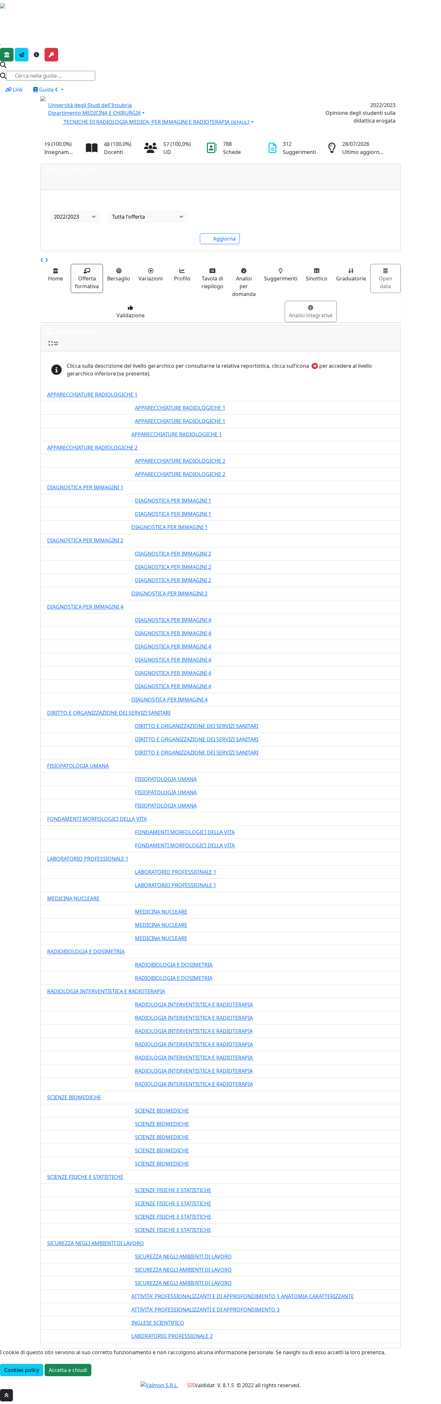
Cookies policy (21, 1370)
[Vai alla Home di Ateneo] (7, 54)
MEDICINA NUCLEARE (73, 898)
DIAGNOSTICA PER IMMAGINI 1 (85, 487)
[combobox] (75, 217)
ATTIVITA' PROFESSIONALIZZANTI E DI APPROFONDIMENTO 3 (205, 1309)
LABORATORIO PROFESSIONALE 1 (87, 858)
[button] (174, 121)
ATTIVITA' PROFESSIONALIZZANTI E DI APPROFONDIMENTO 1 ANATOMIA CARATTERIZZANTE (242, 1296)
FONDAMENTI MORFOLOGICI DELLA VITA (97, 818)
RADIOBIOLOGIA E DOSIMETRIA (86, 951)
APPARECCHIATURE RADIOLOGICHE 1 (92, 394)
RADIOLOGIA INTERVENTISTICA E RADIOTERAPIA (106, 991)
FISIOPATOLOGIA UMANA (78, 765)
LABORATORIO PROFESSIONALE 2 (172, 1336)
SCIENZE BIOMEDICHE (74, 1097)
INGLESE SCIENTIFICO (157, 1322)
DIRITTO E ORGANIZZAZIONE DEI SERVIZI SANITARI (108, 712)
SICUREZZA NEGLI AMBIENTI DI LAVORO (95, 1243)
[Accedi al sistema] (51, 54)
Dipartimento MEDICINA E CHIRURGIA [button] (94, 112)
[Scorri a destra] (46, 260)
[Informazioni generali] (36, 54)
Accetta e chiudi (68, 1370)
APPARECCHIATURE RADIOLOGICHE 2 (92, 447)
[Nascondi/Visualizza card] (51, 182)
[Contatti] (21, 54)
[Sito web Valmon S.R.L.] (159, 1385)
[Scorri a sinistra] (42, 260)
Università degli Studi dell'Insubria (90, 105)
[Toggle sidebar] (4, 15)
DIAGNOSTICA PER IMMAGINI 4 (85, 606)
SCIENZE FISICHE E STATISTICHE (85, 1177)
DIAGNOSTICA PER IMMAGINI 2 (85, 540)
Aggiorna (224, 238)
